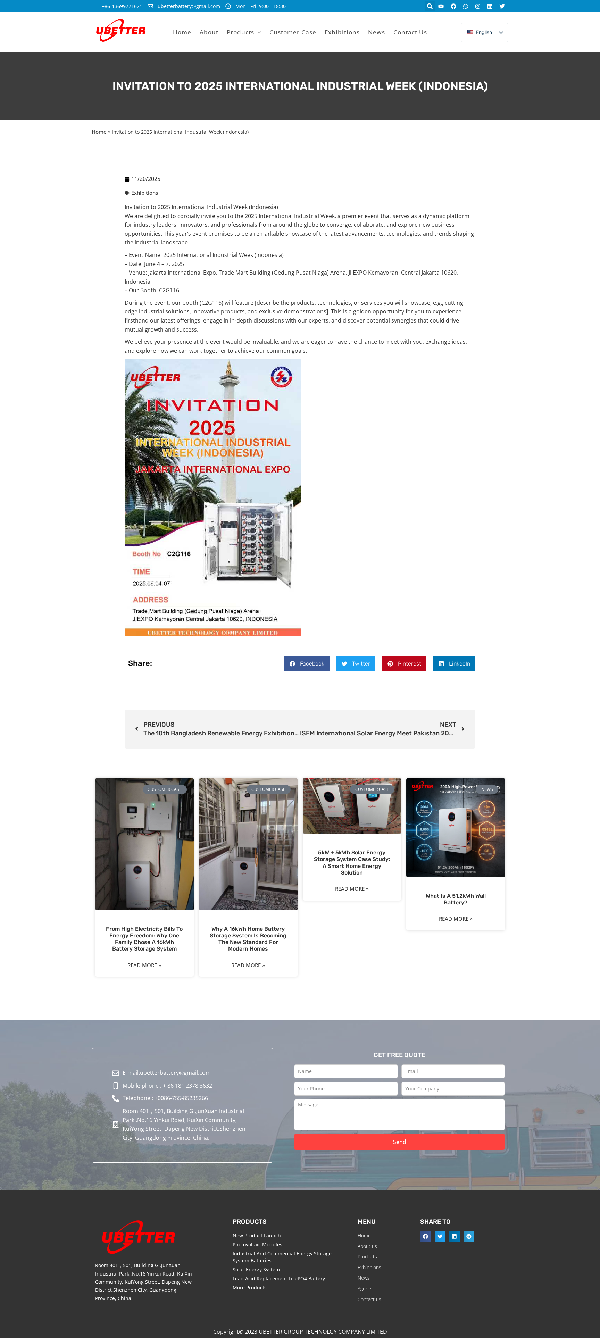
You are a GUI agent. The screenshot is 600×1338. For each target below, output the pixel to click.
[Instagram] (478, 6)
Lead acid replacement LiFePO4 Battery (279, 1278)
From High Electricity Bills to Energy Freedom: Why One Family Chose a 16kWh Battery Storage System (144, 939)
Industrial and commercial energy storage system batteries (282, 1257)
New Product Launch (257, 1235)
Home (99, 131)
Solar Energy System (256, 1269)
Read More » (144, 965)
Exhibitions (144, 192)
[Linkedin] (490, 6)
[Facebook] (453, 6)
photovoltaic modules (257, 1244)
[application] (257, 32)
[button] (430, 6)
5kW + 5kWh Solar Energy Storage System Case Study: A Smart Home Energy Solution (352, 862)
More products (250, 1287)
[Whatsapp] (465, 6)
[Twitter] (502, 6)
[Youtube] (441, 6)
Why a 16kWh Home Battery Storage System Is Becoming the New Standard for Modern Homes (248, 939)
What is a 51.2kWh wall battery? (456, 899)
